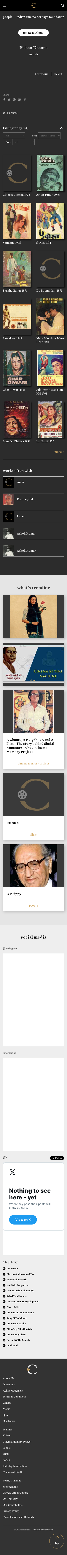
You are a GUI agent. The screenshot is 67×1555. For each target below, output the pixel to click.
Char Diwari (11, 390)
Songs (6, 1460)
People (7, 1447)
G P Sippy (14, 894)
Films (6, 1453)
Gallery (7, 1402)
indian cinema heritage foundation (40, 17)
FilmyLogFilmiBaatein (20, 1329)
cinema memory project (33, 763)
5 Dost (40, 242)
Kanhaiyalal (25, 499)
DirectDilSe (13, 1307)
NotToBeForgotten (17, 1285)
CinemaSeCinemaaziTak (20, 1274)
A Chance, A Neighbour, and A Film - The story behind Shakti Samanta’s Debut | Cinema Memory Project (30, 746)
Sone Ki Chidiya (13, 441)
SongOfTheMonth (17, 1318)
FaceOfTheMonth (17, 1279)
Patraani (13, 823)
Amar (21, 482)
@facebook (9, 1053)
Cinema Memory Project (17, 1441)
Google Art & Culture (15, 1492)
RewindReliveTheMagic (20, 1290)
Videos (7, 1435)
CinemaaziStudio (16, 1323)
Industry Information (15, 1466)
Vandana (9, 242)
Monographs (10, 1486)
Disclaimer (9, 1421)
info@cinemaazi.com (43, 1529)
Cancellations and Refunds (18, 1517)
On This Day (10, 1498)
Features (7, 1429)
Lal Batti (42, 441)
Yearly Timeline (12, 1480)
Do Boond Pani (46, 290)
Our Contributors (13, 1505)
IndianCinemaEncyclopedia (23, 1301)
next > (58, 74)
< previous (41, 74)
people (7, 17)
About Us (8, 1378)
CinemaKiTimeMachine (20, 1312)
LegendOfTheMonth (18, 1340)
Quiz (5, 1415)
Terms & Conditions (14, 1396)
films (33, 834)
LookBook (12, 1345)
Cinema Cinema (13, 194)
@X (5, 1157)
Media (6, 1409)
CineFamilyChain (16, 1334)
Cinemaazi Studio (13, 1472)
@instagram (10, 948)
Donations (9, 1384)
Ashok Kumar (26, 533)
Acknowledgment (13, 1390)
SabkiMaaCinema (17, 1296)
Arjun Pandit (44, 194)
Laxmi (21, 516)
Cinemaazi (12, 1268)
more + (59, 452)
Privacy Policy (11, 1511)
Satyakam (9, 338)
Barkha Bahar (12, 290)
